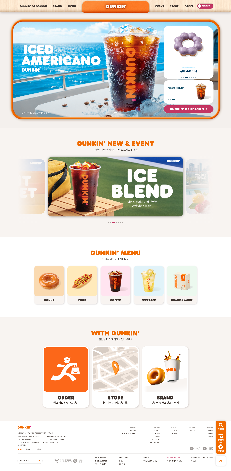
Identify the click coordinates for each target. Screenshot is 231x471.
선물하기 (210, 436)
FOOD (157, 434)
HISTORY (133, 431)
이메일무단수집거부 (150, 461)
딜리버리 (210, 434)
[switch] (205, 6)
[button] (221, 426)
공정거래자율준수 (101, 457)
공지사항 (122, 464)
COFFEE (156, 436)
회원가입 (29, 449)
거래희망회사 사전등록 (175, 461)
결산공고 (122, 461)
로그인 (20, 449)
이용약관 (146, 457)
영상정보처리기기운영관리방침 (202, 457)
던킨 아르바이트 (100, 464)
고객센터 (39, 449)
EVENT (159, 6)
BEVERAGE (156, 439)
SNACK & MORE (154, 442)
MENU (72, 6)
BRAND (57, 6)
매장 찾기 (192, 431)
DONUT (157, 431)
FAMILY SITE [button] (26, 461)
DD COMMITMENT (129, 434)
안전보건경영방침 (101, 461)
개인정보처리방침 (173, 457)
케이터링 (210, 431)
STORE (174, 6)
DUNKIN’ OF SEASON (33, 6)
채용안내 (194, 461)
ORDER (189, 6)
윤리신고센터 (123, 457)
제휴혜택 (175, 434)
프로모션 (175, 431)
